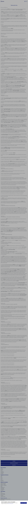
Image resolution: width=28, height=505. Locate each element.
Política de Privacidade (10, 503)
